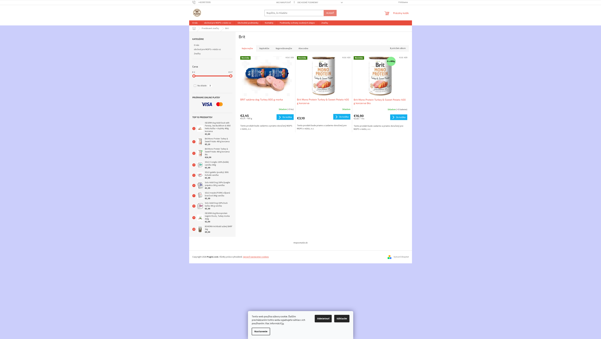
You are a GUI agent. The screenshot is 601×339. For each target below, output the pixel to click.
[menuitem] (195, 22)
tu (282, 323)
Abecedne (303, 48)
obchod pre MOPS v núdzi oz (207, 49)
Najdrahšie (264, 48)
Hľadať (330, 13)
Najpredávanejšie (284, 48)
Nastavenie (260, 331)
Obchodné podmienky (307, 2)
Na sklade (204, 85)
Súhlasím (342, 318)
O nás (196, 45)
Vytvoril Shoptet (401, 256)
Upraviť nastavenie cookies (256, 256)
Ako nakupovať (283, 2)
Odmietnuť (323, 318)
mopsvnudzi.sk (301, 242)
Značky (197, 53)
